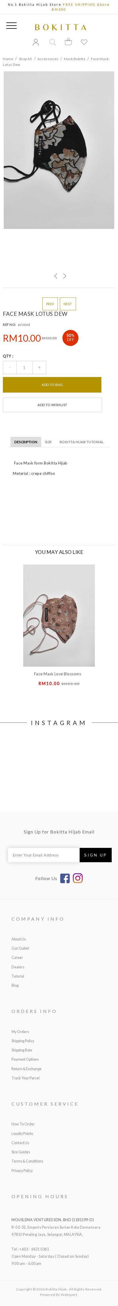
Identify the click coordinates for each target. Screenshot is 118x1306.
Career (17, 957)
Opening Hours (39, 1196)
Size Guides (20, 1152)
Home (8, 59)
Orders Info (34, 1011)
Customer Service (45, 1103)
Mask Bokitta (74, 59)
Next (68, 304)
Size (48, 442)
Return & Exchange (26, 1069)
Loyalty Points (22, 1133)
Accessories (48, 59)
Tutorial (17, 976)
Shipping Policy (22, 1041)
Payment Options (25, 1059)
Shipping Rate (21, 1050)
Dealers (17, 967)
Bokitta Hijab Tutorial (82, 442)
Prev (50, 304)
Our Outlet (20, 948)
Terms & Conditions (27, 1161)
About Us (18, 939)
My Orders (20, 1032)
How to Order (23, 1124)
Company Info (38, 918)
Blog (15, 985)
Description (26, 442)
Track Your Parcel (25, 1078)
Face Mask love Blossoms (57, 674)
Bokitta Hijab (56, 1289)
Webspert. (69, 1294)
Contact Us (20, 1143)
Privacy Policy (22, 1171)
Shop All (25, 59)
